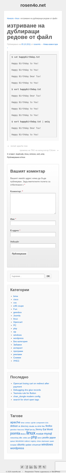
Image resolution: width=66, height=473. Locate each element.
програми (18, 351)
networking (14, 438)
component (40, 423)
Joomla (16, 315)
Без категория (20, 341)
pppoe (53, 437)
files (43, 426)
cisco (15, 299)
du (36, 426)
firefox (49, 426)
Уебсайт (14, 241)
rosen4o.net (33, 5)
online (25, 438)
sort (38, 154)
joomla (15, 433)
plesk (40, 438)
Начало (10, 18)
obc (20, 438)
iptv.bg (32, 430)
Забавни (17, 344)
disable (31, 426)
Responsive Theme (32, 472)
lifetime (23, 434)
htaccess (20, 430)
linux (17, 18)
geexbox (17, 312)
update (28, 445)
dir (19, 426)
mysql (48, 433)
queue (12, 441)
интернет (18, 348)
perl (29, 438)
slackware (45, 441)
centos (27, 423)
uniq (42, 154)
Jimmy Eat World (44, 429)
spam (52, 441)
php (15, 328)
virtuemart (36, 445)
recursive (20, 441)
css (15, 302)
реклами (17, 354)
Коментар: (16, 191)
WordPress (56, 472)
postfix (45, 437)
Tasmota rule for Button (24, 393)
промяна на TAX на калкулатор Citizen (37, 150)
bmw (15, 296)
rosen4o (37, 44)
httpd (27, 429)
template (13, 445)
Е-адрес (14, 230)
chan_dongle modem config (26, 396)
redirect (27, 441)
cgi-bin (33, 423)
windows (17, 335)
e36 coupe (18, 306)
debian (14, 426)
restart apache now (19, 146)
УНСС (16, 361)
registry (33, 441)
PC (14, 325)
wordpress (18, 338)
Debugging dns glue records (27, 390)
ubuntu (21, 444)
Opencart (17, 322)
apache (15, 422)
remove (32, 154)
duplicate (20, 154)
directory (25, 426)
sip (14, 331)
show (39, 441)
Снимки (17, 357)
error (39, 426)
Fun (15, 309)
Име (12, 219)
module (39, 434)
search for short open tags (26, 399)
